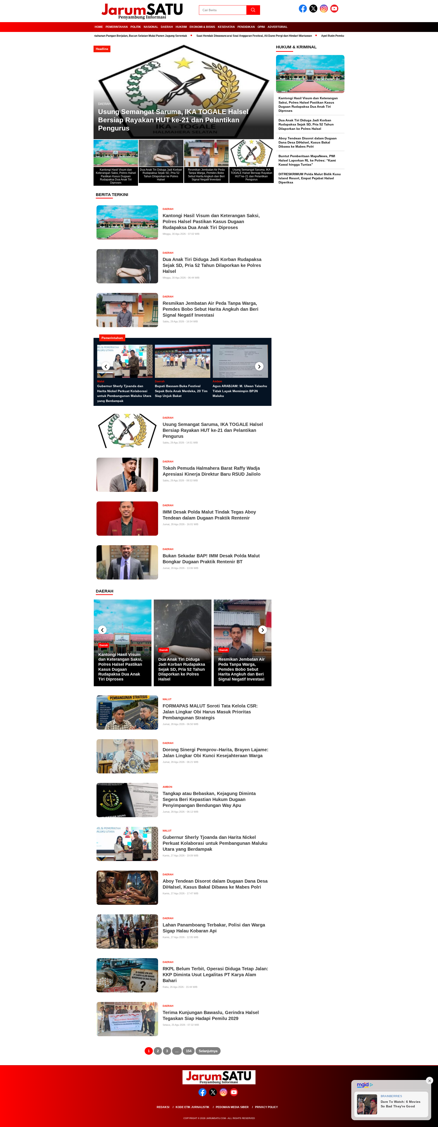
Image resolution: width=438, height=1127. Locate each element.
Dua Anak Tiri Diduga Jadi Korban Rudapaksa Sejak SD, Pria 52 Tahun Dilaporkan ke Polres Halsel (181, 669)
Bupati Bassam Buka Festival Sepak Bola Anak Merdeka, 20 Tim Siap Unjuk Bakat (181, 391)
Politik (135, 27)
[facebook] (303, 11)
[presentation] (106, 366)
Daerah (167, 27)
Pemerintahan (117, 27)
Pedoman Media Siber (232, 1107)
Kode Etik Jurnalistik (192, 1107)
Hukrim (181, 27)
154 (188, 1051)
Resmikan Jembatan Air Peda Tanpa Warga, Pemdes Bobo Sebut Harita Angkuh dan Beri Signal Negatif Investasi (241, 669)
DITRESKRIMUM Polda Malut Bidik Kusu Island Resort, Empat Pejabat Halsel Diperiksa (310, 178)
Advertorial (277, 27)
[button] (268, 90)
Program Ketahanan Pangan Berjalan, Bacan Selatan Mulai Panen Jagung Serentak (98, 35)
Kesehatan (226, 27)
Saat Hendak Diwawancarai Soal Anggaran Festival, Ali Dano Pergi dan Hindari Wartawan (219, 35)
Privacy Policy (266, 1107)
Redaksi (163, 1107)
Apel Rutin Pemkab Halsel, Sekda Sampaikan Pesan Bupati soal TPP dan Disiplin (339, 35)
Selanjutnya (208, 1051)
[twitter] (314, 11)
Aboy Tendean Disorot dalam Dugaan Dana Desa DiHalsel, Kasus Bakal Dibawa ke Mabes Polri (308, 142)
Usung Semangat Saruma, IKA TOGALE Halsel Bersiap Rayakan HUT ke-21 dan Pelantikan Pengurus (173, 120)
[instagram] (324, 11)
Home (99, 27)
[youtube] (335, 11)
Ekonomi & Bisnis (202, 27)
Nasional (151, 27)
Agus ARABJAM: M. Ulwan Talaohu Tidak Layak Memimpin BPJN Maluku (240, 391)
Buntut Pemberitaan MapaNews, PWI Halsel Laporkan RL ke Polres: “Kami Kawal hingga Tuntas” (307, 160)
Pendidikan (246, 27)
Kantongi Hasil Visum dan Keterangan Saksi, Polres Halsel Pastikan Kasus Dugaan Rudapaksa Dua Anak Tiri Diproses (120, 666)
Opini (261, 27)
